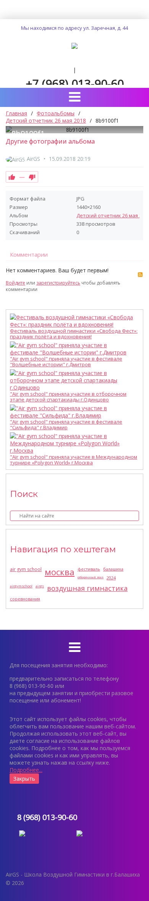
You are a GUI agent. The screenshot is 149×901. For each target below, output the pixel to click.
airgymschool (21, 586)
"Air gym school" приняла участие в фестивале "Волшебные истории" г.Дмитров (66, 361)
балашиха (113, 569)
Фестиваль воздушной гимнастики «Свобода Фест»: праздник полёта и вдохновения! (74, 334)
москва (59, 571)
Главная (16, 113)
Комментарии (29, 254)
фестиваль (89, 569)
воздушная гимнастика (87, 588)
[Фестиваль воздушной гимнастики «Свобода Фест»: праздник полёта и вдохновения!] (72, 321)
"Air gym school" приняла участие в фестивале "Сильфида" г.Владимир (66, 424)
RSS (140, 274)
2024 (111, 578)
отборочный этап (91, 577)
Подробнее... (26, 769)
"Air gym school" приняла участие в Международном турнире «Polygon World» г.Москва (73, 460)
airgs (40, 586)
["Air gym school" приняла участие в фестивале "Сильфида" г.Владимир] (72, 411)
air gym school (26, 569)
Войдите (15, 283)
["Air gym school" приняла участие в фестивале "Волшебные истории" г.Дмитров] (72, 348)
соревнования (25, 599)
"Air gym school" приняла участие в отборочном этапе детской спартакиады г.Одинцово (68, 397)
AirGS (33, 158)
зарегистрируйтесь (58, 283)
